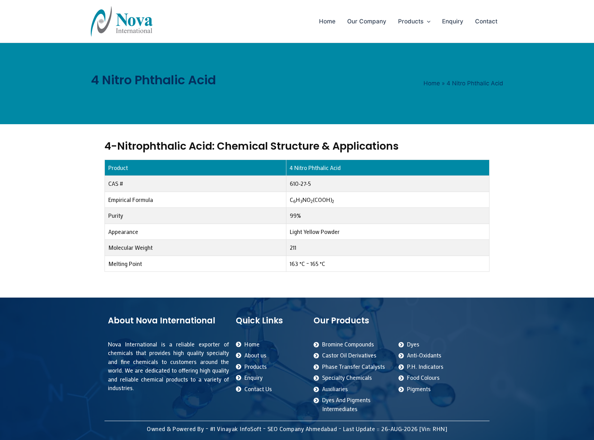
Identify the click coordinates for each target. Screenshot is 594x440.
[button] (427, 21)
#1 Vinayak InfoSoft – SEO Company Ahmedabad (273, 428)
